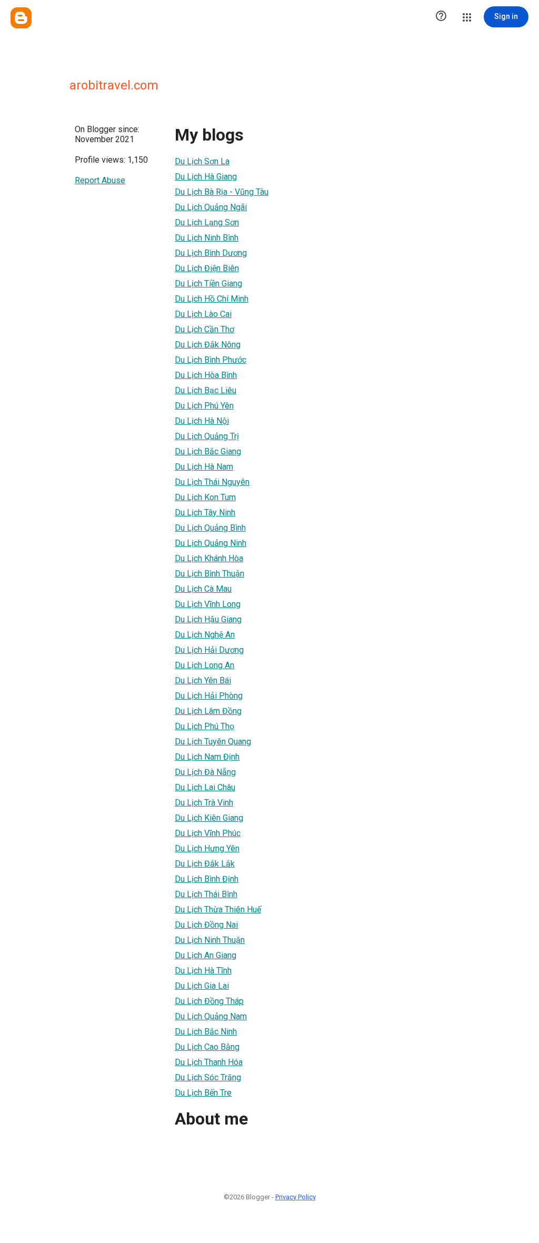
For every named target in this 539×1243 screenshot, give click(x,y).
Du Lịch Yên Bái (203, 680)
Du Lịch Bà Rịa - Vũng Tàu (221, 192)
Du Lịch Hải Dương (209, 650)
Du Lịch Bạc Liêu (205, 390)
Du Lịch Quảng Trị (207, 436)
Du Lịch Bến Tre (203, 1093)
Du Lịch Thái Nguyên (212, 482)
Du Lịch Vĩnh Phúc (208, 833)
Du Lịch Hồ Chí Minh (211, 299)
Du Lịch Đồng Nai (206, 925)
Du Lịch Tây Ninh (205, 513)
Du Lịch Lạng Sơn (207, 222)
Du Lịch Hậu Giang (208, 619)
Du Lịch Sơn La (202, 161)
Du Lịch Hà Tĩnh (203, 971)
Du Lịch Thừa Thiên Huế (218, 909)
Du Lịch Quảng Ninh (210, 543)
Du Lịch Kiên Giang (209, 818)
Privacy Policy (295, 1197)
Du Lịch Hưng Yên (207, 848)
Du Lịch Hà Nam (204, 467)
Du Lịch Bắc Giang (208, 451)
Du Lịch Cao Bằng (207, 1047)
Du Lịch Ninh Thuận (210, 940)
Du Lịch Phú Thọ (204, 726)
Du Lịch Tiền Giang (208, 284)
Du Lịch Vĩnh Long (208, 604)
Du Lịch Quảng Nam (211, 1016)
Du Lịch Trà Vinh (204, 803)
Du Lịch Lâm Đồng (208, 711)
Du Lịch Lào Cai (203, 314)
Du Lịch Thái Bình (206, 894)
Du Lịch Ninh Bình (206, 238)
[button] (441, 16)
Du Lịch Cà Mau (203, 589)
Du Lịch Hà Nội (202, 421)
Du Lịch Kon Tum (205, 497)
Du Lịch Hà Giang (206, 177)
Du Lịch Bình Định (206, 879)
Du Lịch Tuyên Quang (213, 742)
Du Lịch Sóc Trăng (208, 1077)
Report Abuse (100, 180)
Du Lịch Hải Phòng (209, 696)
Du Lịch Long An (204, 665)
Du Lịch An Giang (205, 955)
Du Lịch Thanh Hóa (209, 1062)
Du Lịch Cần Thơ (204, 329)
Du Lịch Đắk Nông (208, 345)
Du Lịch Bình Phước (210, 360)
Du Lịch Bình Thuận (209, 574)
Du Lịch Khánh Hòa (209, 558)
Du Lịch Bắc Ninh (206, 1032)
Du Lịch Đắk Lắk (205, 864)
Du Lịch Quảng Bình (210, 528)
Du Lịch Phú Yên (204, 406)
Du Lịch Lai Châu (205, 787)
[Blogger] (21, 17)
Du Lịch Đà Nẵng (205, 772)
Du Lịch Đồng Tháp (209, 1001)
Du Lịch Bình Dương (211, 253)
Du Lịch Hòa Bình (206, 375)
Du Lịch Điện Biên (207, 268)
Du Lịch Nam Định (207, 757)
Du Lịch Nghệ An (205, 635)
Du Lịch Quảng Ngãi (211, 207)
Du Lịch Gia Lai (202, 986)
